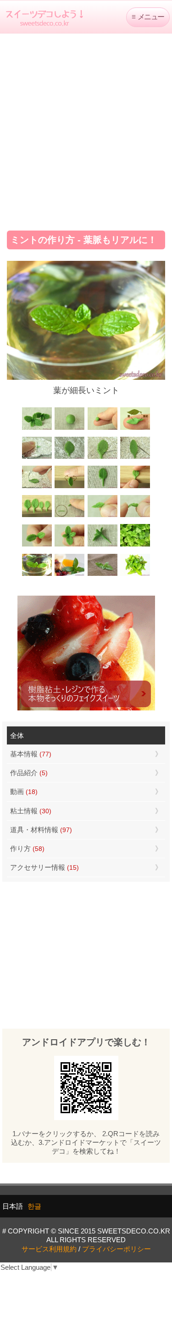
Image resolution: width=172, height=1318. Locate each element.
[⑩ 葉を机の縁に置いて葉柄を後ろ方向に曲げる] (135, 487)
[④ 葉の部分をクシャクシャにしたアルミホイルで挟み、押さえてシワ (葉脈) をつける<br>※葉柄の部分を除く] (37, 458)
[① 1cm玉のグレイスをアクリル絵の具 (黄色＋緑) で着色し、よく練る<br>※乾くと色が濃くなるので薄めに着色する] (69, 429)
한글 (34, 1206)
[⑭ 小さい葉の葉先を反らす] (135, 516)
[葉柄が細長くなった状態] (102, 487)
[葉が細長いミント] (37, 575)
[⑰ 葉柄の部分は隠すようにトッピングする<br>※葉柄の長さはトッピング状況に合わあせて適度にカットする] (102, 545)
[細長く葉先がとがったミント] (69, 575)
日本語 (12, 1206)
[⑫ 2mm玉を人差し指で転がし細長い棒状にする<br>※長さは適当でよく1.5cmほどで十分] (69, 516)
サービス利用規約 (49, 1249)
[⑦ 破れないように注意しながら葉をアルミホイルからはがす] (135, 458)
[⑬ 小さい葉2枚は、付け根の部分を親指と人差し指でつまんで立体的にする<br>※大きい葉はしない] (102, 516)
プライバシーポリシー (116, 1249)
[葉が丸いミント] (135, 545)
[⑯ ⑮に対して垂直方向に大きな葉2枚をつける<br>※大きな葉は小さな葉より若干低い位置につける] (69, 545)
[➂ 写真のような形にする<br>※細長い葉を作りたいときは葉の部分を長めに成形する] (135, 429)
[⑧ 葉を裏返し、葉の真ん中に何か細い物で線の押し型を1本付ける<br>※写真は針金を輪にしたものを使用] (37, 487)
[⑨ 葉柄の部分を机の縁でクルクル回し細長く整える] (69, 487)
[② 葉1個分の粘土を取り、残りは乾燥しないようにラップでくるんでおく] (102, 429)
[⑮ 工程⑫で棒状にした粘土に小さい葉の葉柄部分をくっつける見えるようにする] (37, 545)
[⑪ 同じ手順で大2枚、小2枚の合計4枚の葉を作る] (37, 516)
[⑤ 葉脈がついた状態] (69, 458)
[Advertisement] (86, 129)
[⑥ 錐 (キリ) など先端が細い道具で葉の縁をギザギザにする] (102, 458)
